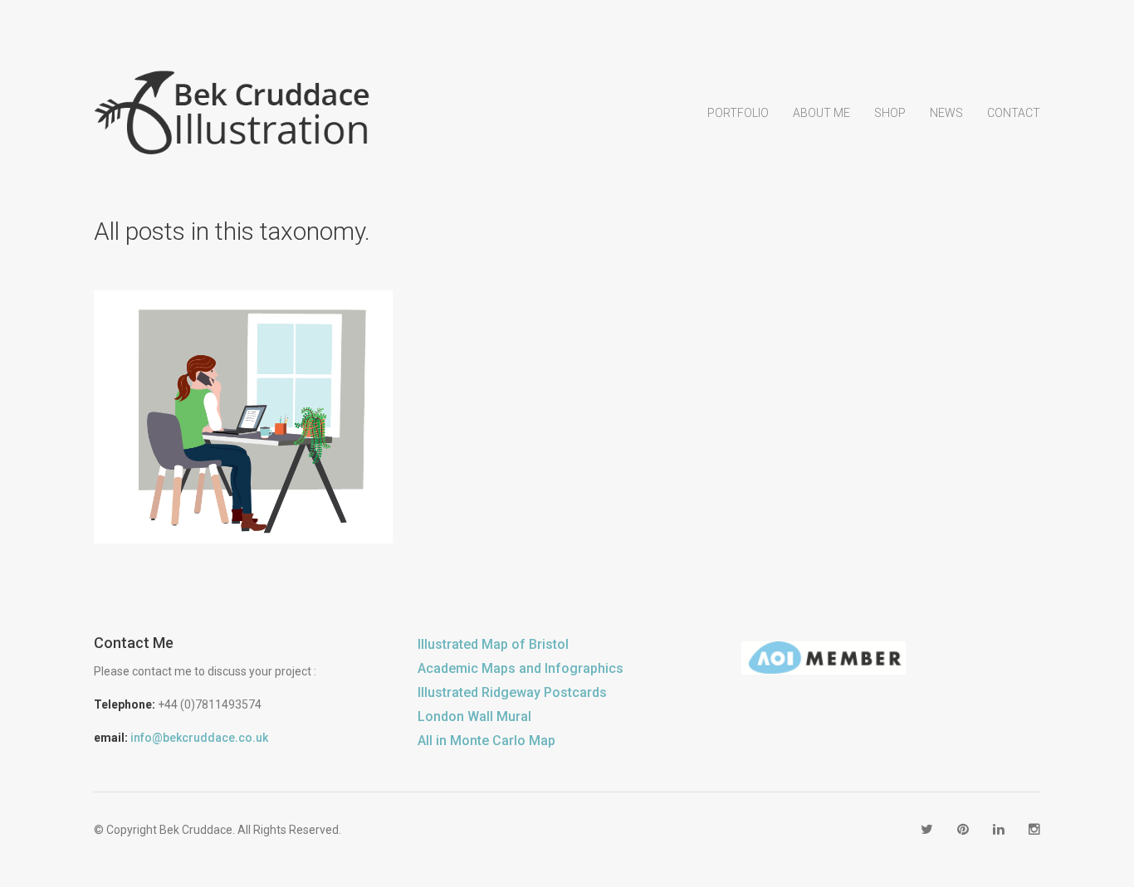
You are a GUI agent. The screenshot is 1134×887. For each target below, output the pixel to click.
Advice (182, 451)
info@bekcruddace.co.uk (199, 737)
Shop (890, 112)
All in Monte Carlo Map (486, 740)
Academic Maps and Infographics (520, 668)
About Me (821, 112)
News (946, 112)
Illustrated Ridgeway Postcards (512, 692)
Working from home (266, 451)
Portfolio (738, 112)
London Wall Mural (474, 716)
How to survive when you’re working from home (244, 402)
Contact (1013, 112)
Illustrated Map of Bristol (493, 644)
